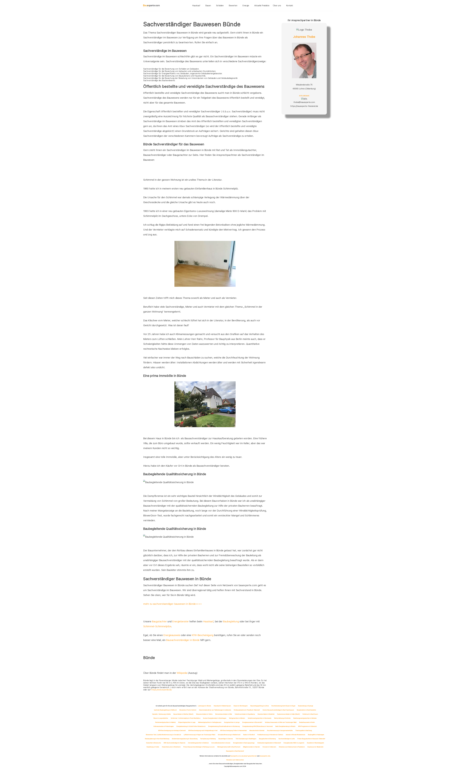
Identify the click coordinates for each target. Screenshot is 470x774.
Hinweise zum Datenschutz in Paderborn (292, 747)
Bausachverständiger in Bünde (183, 640)
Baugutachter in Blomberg (267, 739)
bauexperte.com (235, 756)
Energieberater (180, 621)
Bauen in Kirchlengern (241, 706)
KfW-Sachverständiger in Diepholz (174, 743)
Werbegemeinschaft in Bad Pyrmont (228, 747)
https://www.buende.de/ (161, 690)
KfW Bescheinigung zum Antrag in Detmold (172, 730)
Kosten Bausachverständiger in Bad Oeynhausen (278, 710)
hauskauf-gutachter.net (248, 756)
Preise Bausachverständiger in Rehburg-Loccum (198, 747)
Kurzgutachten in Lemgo (232, 722)
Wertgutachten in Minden (237, 718)
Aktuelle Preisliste (261, 5)
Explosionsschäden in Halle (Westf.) (288, 714)
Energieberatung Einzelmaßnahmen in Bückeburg (224, 726)
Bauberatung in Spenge (305, 706)
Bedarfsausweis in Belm (307, 722)
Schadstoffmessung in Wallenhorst (229, 735)
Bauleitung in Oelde (153, 747)
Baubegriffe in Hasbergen (316, 735)
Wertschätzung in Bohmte (282, 718)
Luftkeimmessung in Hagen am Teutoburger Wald (199, 735)
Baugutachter (159, 621)
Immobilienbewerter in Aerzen (220, 743)
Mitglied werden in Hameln (251, 747)
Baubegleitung (231, 621)
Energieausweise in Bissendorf (252, 722)
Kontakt (289, 5)
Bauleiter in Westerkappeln (315, 743)
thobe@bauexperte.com (304, 102)
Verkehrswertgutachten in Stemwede (259, 718)
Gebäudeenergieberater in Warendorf (269, 743)
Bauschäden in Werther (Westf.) (183, 714)
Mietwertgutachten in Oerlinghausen (209, 722)
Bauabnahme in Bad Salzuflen (306, 710)
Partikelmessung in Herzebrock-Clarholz (270, 735)
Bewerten (233, 5)
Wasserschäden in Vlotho (204, 714)
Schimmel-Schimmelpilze (157, 626)
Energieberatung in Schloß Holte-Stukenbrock (191, 726)
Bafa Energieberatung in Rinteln (285, 726)
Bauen (208, 5)
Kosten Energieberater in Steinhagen (214, 718)
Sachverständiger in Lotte (286, 739)
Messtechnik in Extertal (256, 730)
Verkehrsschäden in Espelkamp (245, 714)
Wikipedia (182, 672)
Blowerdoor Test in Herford (187, 710)
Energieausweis (171, 635)
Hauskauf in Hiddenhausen (222, 706)
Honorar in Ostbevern (269, 747)
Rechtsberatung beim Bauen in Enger (283, 706)
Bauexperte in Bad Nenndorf (235, 751)
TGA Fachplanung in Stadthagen (246, 739)
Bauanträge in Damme (225, 739)
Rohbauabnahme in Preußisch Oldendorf (247, 710)
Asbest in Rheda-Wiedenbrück (295, 735)
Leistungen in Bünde (204, 706)
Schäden (220, 5)
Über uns (277, 5)
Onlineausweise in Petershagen (163, 726)
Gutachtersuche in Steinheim (171, 747)
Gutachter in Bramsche (153, 743)
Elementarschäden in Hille (223, 714)
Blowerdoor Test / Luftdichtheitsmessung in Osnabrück (163, 735)
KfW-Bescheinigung (202, 635)
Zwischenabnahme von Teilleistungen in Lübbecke (215, 710)
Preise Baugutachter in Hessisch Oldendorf (311, 739)
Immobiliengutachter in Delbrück (198, 743)
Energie (245, 5)
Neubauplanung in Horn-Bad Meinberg (157, 739)
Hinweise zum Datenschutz (235, 760)
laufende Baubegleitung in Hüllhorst (165, 710)
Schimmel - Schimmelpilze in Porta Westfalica (185, 718)
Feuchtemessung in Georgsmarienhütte (280, 730)
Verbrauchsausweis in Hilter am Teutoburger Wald (280, 722)
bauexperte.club (265, 756)
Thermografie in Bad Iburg (303, 730)
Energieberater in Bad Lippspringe (244, 743)
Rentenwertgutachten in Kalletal (165, 722)
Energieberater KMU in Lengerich (294, 743)
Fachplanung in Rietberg (208, 739)
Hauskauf (196, 5)
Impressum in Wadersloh (315, 747)
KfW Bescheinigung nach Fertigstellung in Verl (202, 730)
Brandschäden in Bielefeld (266, 714)
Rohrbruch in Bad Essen (310, 714)
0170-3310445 (304, 96)
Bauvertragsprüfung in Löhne (259, 706)
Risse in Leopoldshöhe (160, 718)
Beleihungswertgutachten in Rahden (305, 718)
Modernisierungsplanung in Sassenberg (185, 739)
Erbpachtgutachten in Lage (186, 722)
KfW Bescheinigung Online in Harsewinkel (233, 730)
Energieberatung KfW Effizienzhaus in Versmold (257, 726)
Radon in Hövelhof (249, 735)
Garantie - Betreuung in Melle (161, 714)
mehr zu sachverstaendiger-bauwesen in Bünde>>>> (172, 603)
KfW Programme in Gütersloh (307, 726)
